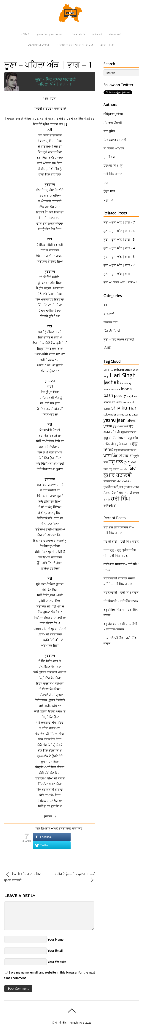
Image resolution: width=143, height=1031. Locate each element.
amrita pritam (114, 369)
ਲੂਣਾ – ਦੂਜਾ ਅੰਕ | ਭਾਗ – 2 (119, 265)
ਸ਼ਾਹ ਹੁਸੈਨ (109, 131)
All (105, 305)
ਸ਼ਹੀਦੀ (116, 469)
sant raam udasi (113, 402)
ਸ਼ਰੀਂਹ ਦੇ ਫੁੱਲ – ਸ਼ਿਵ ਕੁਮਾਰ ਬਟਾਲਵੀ (75, 874)
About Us (107, 45)
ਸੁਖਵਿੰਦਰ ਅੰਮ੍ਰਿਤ (114, 148)
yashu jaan (115, 420)
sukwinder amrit (114, 414)
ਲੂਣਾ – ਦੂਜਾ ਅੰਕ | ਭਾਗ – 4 (119, 248)
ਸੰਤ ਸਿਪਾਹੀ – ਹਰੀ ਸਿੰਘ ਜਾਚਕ (121, 601)
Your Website (57, 962)
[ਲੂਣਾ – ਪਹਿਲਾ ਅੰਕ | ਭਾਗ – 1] (49, 90)
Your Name (55, 939)
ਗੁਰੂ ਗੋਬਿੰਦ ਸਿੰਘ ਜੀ (116, 437)
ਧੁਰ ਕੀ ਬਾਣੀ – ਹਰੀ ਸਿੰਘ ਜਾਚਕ (121, 541)
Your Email (55, 951)
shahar (126, 402)
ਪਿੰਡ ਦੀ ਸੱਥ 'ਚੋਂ (112, 331)
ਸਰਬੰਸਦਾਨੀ (110, 481)
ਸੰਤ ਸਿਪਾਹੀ (125, 492)
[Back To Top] (71, 1010)
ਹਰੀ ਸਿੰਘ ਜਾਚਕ (113, 174)
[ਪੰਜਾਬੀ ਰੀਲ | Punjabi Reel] (71, 19)
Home (24, 34)
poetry (120, 395)
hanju (106, 376)
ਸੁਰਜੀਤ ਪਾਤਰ (111, 157)
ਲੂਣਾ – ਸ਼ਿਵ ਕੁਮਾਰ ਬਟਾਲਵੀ (50, 34)
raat (136, 396)
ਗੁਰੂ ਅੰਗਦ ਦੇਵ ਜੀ (128, 432)
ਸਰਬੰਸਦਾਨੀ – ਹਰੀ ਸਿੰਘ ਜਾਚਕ (121, 592)
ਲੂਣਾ (127, 462)
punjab (130, 396)
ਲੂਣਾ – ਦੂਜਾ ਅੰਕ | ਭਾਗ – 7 (119, 222)
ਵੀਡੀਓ (107, 348)
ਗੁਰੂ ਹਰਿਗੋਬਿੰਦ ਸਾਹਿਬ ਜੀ (125, 450)
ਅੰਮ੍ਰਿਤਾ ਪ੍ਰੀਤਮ (113, 114)
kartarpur (115, 389)
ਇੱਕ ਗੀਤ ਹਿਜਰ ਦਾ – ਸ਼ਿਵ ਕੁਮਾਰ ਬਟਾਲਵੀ (22, 877)
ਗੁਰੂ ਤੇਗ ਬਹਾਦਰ (123, 444)
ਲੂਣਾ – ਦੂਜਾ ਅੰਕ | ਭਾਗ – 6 (119, 231)
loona (126, 389)
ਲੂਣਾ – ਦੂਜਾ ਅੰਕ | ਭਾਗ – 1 (119, 274)
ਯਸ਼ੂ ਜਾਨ (108, 200)
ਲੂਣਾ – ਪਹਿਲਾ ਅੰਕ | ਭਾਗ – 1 (48, 64)
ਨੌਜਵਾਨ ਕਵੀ (115, 34)
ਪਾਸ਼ (106, 182)
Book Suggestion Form (74, 45)
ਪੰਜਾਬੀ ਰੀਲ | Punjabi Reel (70, 1022)
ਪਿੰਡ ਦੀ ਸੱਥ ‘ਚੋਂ (78, 34)
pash (108, 395)
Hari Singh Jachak (120, 378)
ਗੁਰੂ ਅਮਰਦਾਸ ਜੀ (121, 426)
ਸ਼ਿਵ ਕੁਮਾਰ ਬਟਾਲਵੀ (115, 140)
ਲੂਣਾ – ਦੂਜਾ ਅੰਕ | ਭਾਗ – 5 (119, 239)
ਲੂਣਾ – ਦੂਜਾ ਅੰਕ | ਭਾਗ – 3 (119, 257)
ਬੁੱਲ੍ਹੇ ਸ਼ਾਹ (109, 191)
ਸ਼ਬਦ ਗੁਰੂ (108, 469)
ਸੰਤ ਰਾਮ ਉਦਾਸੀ (113, 123)
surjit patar (132, 414)
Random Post (38, 45)
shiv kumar (124, 407)
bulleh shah (132, 369)
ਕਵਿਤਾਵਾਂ (97, 34)
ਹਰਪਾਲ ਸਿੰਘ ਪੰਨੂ (113, 165)
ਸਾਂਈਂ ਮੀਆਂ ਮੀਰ (124, 481)
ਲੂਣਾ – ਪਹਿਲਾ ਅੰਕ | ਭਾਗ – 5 (120, 282)
